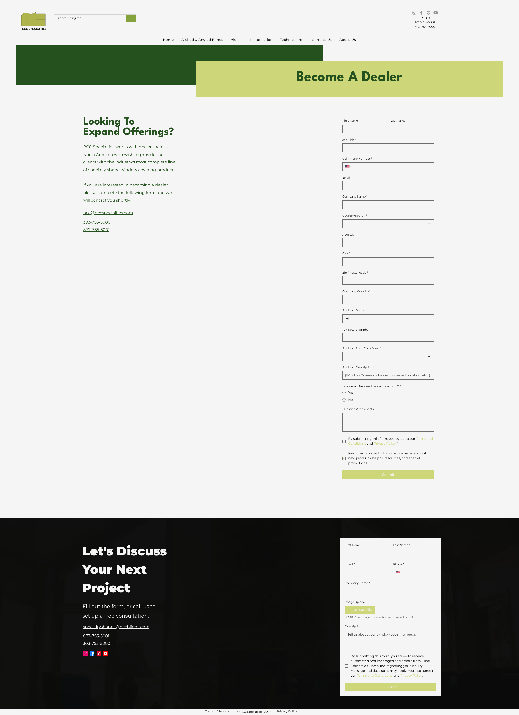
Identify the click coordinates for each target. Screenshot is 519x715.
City (346, 253)
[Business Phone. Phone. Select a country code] (349, 318)
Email (347, 177)
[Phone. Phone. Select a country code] (399, 572)
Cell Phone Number (357, 158)
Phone (398, 564)
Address (349, 234)
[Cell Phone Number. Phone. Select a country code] (349, 166)
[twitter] (85, 653)
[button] (202, 40)
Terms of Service (217, 711)
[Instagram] (414, 12)
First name (351, 120)
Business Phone (354, 310)
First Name (353, 545)
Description (353, 626)
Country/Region (354, 215)
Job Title (349, 140)
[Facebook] (421, 12)
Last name (399, 120)
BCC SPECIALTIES (34, 29)
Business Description (358, 367)
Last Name (401, 545)
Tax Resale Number (356, 329)
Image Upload (355, 602)
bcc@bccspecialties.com (108, 212)
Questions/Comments (358, 409)
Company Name (354, 196)
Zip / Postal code (355, 272)
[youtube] (105, 653)
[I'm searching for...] (131, 18)
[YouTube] (435, 12)
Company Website (356, 291)
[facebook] (92, 653)
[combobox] (388, 224)
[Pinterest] (428, 12)
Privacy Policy (287, 711)
